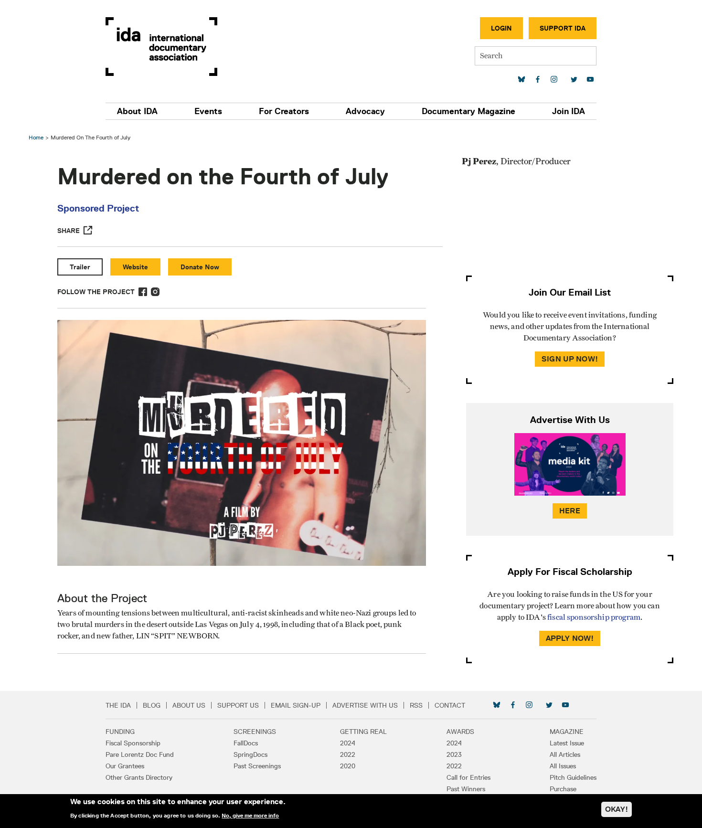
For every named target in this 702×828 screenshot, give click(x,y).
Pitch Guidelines (573, 777)
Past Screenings (257, 766)
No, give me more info (250, 815)
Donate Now (200, 267)
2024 (347, 743)
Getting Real (363, 731)
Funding (120, 731)
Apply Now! (570, 638)
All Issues (563, 766)
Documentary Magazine (468, 111)
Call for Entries (468, 777)
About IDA (137, 111)
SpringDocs (250, 754)
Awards (460, 731)
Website (135, 267)
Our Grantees (125, 766)
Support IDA (562, 28)
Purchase (563, 789)
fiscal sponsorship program (593, 617)
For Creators (284, 111)
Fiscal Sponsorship (133, 743)
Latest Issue (567, 743)
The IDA (118, 705)
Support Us (238, 705)
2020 (347, 766)
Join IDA (568, 111)
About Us (188, 705)
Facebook (142, 291)
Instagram (155, 291)
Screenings (255, 731)
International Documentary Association (161, 46)
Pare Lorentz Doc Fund (140, 754)
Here (569, 510)
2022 (347, 754)
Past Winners (466, 789)
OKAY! (616, 809)
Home (36, 137)
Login (501, 28)
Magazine (567, 731)
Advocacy (365, 111)
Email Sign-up (295, 705)
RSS (416, 705)
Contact (450, 705)
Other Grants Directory (139, 777)
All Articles (565, 754)
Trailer (80, 267)
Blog (151, 705)
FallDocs (246, 743)
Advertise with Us (365, 705)
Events (208, 111)
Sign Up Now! (570, 358)
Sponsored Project (98, 208)
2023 (454, 754)
